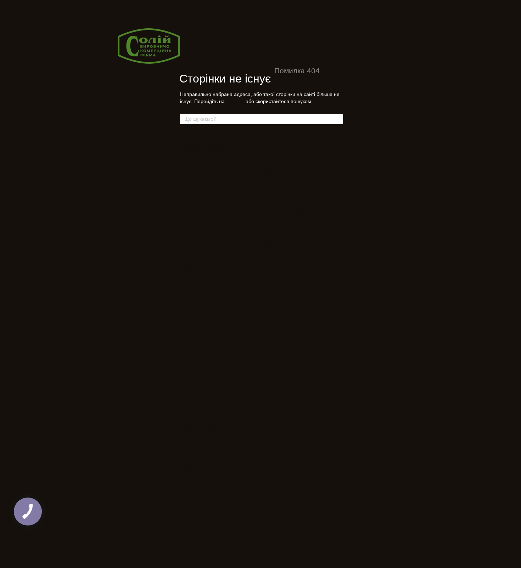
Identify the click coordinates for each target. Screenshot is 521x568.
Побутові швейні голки (277, 492)
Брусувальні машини (202, 187)
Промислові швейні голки (280, 485)
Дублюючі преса (270, 181)
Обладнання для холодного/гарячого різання (210, 429)
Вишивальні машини (202, 332)
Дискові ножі (193, 410)
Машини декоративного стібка (212, 257)
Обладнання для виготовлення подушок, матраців (286, 291)
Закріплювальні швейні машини (214, 202)
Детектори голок (197, 440)
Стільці (334, 167)
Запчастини (267, 405)
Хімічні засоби (341, 175)
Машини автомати (272, 370)
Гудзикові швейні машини (207, 195)
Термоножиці (193, 492)
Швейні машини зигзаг (204, 210)
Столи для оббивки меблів (281, 339)
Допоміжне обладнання (355, 136)
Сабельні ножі (195, 469)
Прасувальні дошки (274, 151)
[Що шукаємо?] (337, 119)
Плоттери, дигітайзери (277, 362)
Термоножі (191, 484)
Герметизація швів (272, 323)
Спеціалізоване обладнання (288, 231)
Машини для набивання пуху (284, 377)
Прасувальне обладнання (285, 136)
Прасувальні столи (273, 159)
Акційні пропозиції (349, 204)
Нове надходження (350, 231)
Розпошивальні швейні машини (213, 309)
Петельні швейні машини (206, 278)
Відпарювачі (266, 196)
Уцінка (334, 218)
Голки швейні (270, 477)
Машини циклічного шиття (208, 249)
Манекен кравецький (348, 151)
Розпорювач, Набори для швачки (361, 159)
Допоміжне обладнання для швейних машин (209, 370)
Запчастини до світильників (283, 456)
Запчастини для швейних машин (288, 440)
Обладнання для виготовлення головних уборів (286, 242)
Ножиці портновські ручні (207, 515)
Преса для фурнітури (276, 315)
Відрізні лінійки (196, 402)
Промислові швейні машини (215, 136)
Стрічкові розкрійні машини (209, 476)
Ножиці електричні (199, 500)
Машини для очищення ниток (284, 280)
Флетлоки (190, 325)
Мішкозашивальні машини (208, 233)
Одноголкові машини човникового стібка (202, 147)
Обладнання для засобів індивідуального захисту (279, 305)
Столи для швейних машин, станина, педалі (210, 343)
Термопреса (266, 189)
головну (235, 101)
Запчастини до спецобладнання (287, 448)
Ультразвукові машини (277, 331)
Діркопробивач (195, 418)
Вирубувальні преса (274, 354)
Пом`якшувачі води (273, 204)
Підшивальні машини (202, 293)
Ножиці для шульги (201, 508)
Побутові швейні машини (206, 301)
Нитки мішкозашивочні (350, 190)
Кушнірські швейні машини (208, 218)
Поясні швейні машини (204, 286)
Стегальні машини (272, 347)
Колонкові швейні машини (207, 225)
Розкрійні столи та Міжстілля (211, 461)
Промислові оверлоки (203, 171)
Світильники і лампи (348, 183)
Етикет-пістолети (344, 144)
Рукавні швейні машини (205, 317)
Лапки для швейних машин (282, 463)
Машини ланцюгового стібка (210, 241)
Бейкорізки (191, 395)
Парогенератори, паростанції (284, 144)
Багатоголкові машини (204, 179)
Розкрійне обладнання (208, 387)
